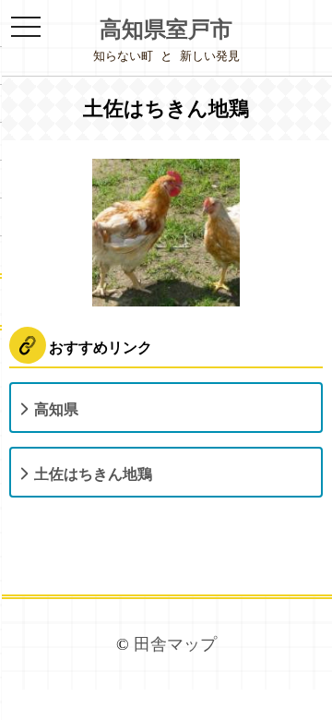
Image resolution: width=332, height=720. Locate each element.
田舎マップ (175, 644)
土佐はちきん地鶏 (93, 474)
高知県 (56, 409)
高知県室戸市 (166, 30)
